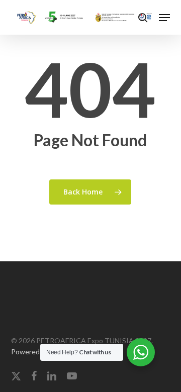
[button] (164, 18)
